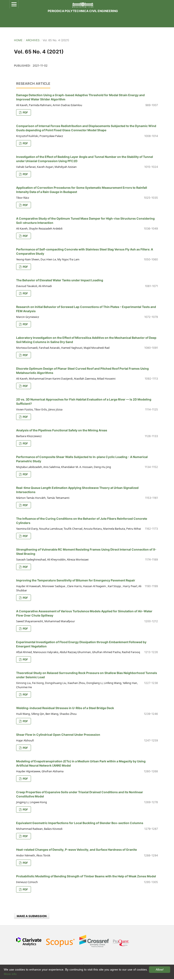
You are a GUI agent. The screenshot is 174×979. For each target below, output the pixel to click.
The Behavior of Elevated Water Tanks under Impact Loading (59, 280)
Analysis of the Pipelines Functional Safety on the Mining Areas (61, 430)
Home (18, 40)
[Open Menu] (14, 4)
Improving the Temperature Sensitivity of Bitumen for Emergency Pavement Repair (75, 580)
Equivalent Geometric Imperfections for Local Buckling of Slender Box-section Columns (79, 823)
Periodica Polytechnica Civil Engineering (83, 11)
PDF (25, 112)
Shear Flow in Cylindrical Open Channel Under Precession (58, 734)
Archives (32, 40)
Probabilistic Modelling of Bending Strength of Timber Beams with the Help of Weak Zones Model (86, 876)
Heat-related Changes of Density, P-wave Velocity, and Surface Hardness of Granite (76, 849)
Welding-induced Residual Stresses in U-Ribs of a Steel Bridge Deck (65, 708)
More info (10, 974)
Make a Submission (32, 916)
